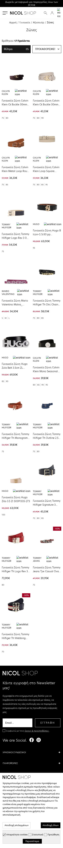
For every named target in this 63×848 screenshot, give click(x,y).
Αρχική (13, 22)
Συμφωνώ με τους (27, 730)
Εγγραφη (47, 723)
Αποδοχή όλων (51, 825)
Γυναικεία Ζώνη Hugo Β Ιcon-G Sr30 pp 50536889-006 (47, 234)
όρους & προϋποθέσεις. (37, 730)
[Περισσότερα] (16, 72)
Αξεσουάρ (38, 22)
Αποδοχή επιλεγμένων (17, 825)
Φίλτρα (8, 49)
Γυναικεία (24, 22)
